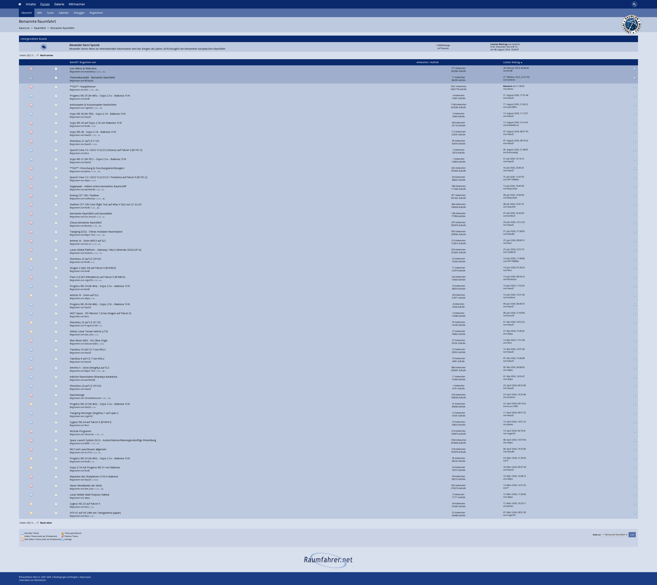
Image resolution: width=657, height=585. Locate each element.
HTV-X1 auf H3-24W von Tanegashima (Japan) (95, 512)
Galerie (59, 4)
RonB (509, 70)
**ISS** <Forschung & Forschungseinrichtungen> (97, 168)
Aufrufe (434, 62)
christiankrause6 (93, 398)
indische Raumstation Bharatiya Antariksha (93, 376)
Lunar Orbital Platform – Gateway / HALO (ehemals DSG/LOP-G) (105, 249)
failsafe (510, 234)
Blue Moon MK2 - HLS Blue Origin (88, 340)
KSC (86, 89)
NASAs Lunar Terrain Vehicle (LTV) (89, 331)
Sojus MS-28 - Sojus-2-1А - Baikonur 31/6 (93, 131)
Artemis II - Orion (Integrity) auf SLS (89, 367)
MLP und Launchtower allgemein (88, 449)
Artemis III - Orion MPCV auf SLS (88, 240)
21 (100, 253)
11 (102, 434)
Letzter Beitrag (511, 62)
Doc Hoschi (90, 216)
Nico (87, 153)
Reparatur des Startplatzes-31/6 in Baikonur (94, 476)
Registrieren (96, 12)
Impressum (85, 577)
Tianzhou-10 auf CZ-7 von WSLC (88, 349)
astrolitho (512, 107)
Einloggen (79, 12)
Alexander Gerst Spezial (84, 45)
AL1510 (88, 452)
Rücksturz (512, 279)
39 (103, 199)
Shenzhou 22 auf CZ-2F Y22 (85, 322)
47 (100, 108)
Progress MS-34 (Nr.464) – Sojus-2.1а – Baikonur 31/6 (100, 286)
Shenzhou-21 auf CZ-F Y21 (84, 141)
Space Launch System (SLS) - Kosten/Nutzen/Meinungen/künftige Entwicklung (113, 440)
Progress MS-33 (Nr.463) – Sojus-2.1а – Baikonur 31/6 (100, 458)
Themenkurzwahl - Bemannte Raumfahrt (92, 77)
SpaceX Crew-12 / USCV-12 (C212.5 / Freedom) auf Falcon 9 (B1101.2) (108, 177)
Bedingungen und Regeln (66, 577)
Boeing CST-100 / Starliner (84, 195)
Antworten (422, 62)
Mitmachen (77, 4)
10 (109, 398)
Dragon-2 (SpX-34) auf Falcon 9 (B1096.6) (93, 267)
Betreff (74, 62)
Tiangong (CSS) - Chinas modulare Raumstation (96, 231)
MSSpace (89, 80)
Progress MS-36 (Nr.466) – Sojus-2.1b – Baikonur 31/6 (100, 304)
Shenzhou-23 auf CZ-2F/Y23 (85, 258)
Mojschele (512, 188)
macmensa (90, 71)
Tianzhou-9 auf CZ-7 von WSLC (87, 358)
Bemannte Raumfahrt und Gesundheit (91, 213)
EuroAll (510, 315)
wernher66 (90, 189)
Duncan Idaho (91, 343)
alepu (87, 180)
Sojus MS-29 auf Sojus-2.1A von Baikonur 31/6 (96, 122)
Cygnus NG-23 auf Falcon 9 (85, 503)
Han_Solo (89, 334)
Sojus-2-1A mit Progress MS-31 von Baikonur (95, 467)
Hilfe (39, 12)
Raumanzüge (77, 394)
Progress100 (91, 325)
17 (37, 55)
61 (98, 443)
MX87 (87, 443)
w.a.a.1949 (512, 406)
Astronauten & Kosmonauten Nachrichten (93, 104)
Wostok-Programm (80, 431)
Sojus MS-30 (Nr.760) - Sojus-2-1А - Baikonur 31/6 (98, 113)
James (510, 88)
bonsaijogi (512, 152)
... (35, 55)
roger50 (89, 107)
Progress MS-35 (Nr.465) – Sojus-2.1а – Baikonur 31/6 (100, 95)
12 (103, 72)
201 (96, 90)
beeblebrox (513, 125)
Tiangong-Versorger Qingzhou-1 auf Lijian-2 (94, 413)
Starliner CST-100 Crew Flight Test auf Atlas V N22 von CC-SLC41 (106, 204)
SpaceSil (511, 206)
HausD (510, 98)
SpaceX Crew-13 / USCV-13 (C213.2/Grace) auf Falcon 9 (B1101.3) (106, 150)
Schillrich (511, 252)
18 (98, 171)
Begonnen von (88, 62)
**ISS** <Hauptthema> (83, 86)
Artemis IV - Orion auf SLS (84, 295)
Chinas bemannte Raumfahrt (86, 222)
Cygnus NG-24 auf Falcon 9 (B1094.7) (90, 422)
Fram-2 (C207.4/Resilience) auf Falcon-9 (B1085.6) (97, 277)
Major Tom (90, 234)
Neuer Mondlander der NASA (86, 485)
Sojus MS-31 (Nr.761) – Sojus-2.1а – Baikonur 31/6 (98, 159)
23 (103, 235)
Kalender (64, 12)
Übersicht (26, 12)
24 (101, 489)
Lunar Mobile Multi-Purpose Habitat (89, 494)
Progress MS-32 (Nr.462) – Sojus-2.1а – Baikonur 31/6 (100, 404)
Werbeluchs (40, 580)
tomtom (516, 44)
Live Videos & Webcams (83, 68)
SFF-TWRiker (513, 179)
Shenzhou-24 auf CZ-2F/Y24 (85, 385)
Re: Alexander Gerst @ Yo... (506, 46)
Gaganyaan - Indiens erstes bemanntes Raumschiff (98, 186)
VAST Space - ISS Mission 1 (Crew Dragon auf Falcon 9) (100, 313)
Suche (50, 12)
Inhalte (31, 4)
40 (103, 371)
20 (98, 208)
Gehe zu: (597, 535)
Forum (45, 4)
